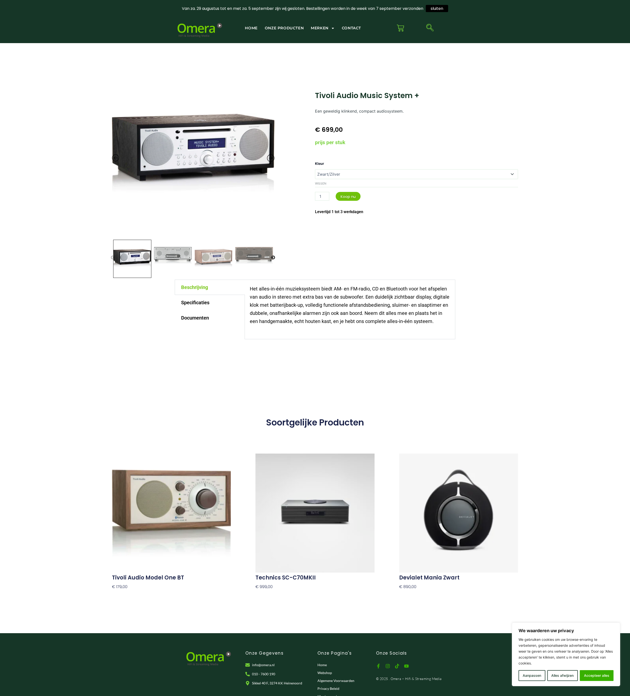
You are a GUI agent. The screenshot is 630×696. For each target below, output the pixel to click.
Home (251, 28)
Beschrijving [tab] (194, 287)
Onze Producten (284, 28)
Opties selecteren (129, 595)
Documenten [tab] (195, 318)
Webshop (324, 673)
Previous (112, 257)
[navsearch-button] (430, 28)
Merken (320, 28)
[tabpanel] (350, 309)
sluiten (437, 8)
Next (273, 257)
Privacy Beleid (328, 688)
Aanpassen (532, 675)
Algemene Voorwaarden (335, 681)
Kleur (319, 163)
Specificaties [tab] (195, 303)
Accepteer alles (596, 675)
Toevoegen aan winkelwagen (428, 595)
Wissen (320, 183)
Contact (351, 28)
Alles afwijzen (562, 675)
